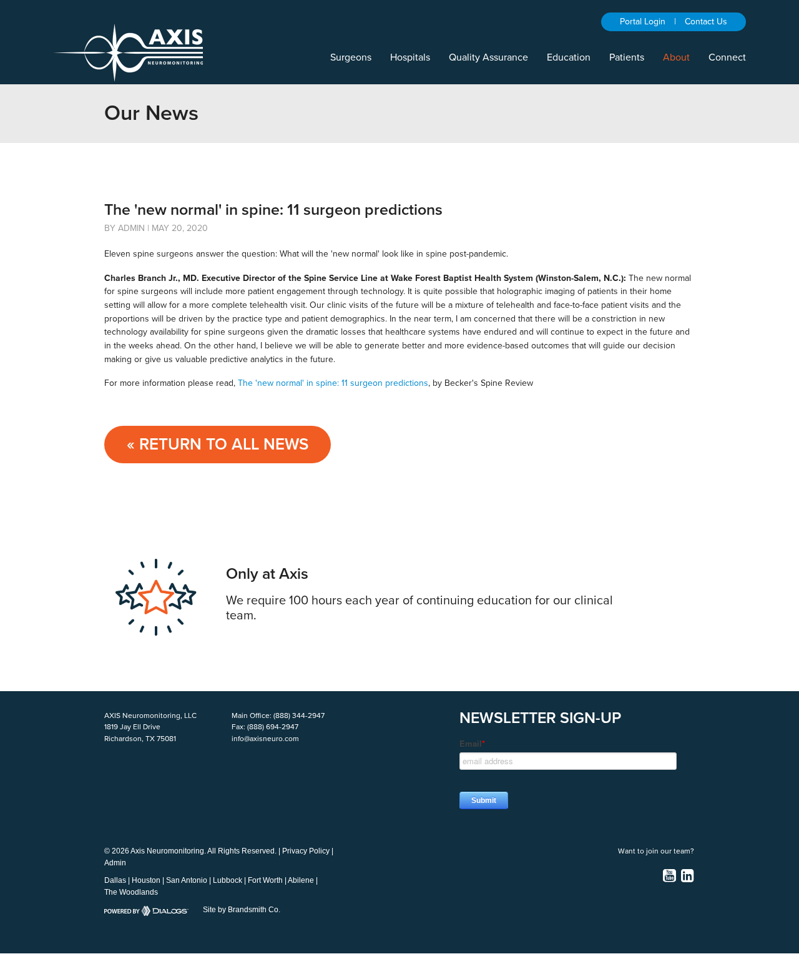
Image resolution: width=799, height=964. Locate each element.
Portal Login (642, 21)
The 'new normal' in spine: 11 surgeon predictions (333, 383)
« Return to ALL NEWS (217, 444)
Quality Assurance (488, 57)
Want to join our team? (656, 851)
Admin (115, 862)
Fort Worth (265, 880)
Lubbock (227, 880)
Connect (727, 57)
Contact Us (706, 21)
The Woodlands (131, 892)
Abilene (301, 880)
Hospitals (410, 57)
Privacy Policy (306, 851)
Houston (146, 880)
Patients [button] (626, 57)
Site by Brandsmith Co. (241, 909)
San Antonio (186, 880)
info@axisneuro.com (265, 738)
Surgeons (350, 57)
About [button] (676, 57)
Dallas (115, 880)
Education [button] (569, 57)
